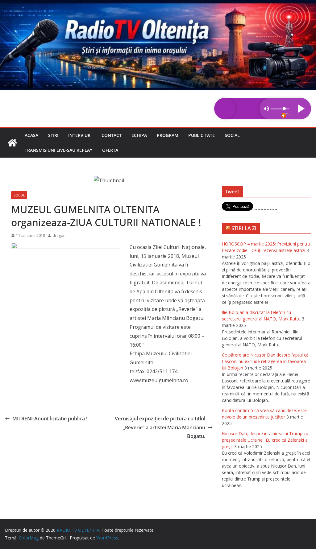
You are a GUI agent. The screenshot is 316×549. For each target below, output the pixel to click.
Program (167, 135)
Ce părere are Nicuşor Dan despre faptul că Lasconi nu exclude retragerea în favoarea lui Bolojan (265, 361)
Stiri (53, 135)
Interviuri (80, 135)
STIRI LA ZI (244, 228)
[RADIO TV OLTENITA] (158, 4)
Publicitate (201, 135)
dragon (58, 235)
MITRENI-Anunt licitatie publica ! (49, 418)
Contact (112, 135)
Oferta (110, 150)
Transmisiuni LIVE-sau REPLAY (58, 150)
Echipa (139, 135)
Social (232, 135)
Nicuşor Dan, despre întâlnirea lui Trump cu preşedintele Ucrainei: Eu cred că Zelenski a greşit (265, 440)
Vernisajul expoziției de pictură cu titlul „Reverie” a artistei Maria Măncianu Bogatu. (160, 427)
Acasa (31, 135)
